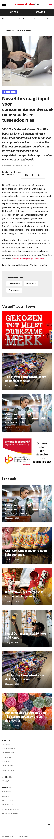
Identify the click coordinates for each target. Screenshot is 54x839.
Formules (38, 19)
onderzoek (14, 290)
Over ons (6, 792)
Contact (6, 796)
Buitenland (7, 766)
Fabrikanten (24, 19)
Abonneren (7, 805)
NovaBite (31, 283)
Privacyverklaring (10, 813)
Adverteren (7, 800)
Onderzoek (10, 92)
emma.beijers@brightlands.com (28, 258)
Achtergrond (8, 770)
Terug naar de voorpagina (18, 30)
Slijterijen (7, 757)
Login (49, 4)
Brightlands (14, 283)
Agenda (5, 781)
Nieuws (13, 12)
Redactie (6, 165)
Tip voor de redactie (11, 809)
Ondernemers (8, 19)
